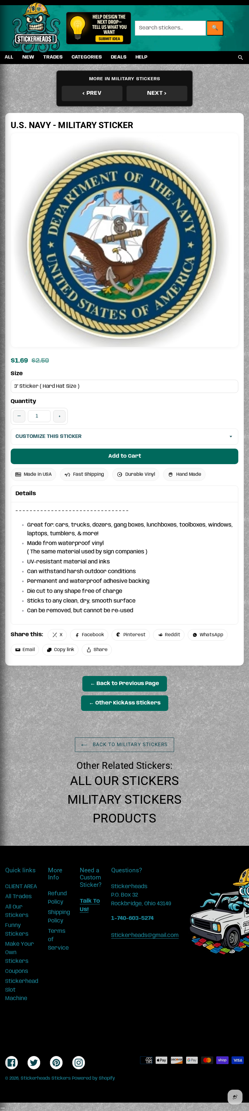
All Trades (18, 896)
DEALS (118, 57)
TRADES (53, 57)
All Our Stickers (124, 781)
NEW (28, 57)
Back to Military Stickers (129, 744)
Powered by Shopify (93, 1078)
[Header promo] (98, 28)
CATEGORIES (87, 57)
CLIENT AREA (21, 886)
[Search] (240, 57)
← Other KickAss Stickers (124, 703)
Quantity (23, 401)
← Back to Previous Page (124, 683)
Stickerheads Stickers (46, 1078)
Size (17, 373)
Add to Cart (124, 456)
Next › (157, 93)
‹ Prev (91, 93)
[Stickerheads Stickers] (36, 28)
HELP (142, 57)
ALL (9, 57)
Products (124, 818)
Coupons (16, 971)
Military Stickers (124, 799)
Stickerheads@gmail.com (145, 935)
